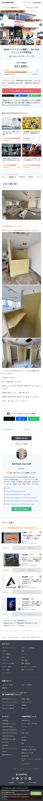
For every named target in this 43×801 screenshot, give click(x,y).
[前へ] (2, 24)
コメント (38, 177)
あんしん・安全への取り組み (29, 723)
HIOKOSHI (5, 745)
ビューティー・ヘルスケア (29, 666)
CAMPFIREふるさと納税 (8, 739)
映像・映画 (25, 660)
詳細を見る (6, 548)
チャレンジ (25, 654)
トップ (3, 637)
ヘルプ (23, 729)
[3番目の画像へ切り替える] (21, 42)
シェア (22, 95)
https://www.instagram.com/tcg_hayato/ (18, 494)
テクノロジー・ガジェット (9, 648)
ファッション (5, 660)
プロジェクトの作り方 (8, 705)
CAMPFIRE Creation (7, 726)
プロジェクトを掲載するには (10, 7)
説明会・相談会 (26, 699)
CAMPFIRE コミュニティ (9, 723)
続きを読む (35, 484)
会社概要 (11, 782)
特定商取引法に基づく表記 (29, 749)
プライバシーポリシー (28, 746)
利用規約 (24, 740)
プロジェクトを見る (21, 444)
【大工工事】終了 (10, 183)
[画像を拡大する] (19, 542)
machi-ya (4, 751)
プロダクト (5, 651)
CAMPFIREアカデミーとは (9, 699)
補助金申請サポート (7, 754)
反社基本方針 (25, 756)
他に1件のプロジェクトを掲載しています (23, 473)
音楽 (23, 651)
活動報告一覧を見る (21, 438)
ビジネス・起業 (29, 56)
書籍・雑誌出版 (26, 663)
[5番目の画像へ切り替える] (38, 42)
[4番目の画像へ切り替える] (30, 42)
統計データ (25, 708)
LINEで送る (36, 95)
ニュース (24, 726)
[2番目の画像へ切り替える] (13, 42)
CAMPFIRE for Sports (8, 736)
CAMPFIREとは (26, 720)
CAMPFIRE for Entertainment (10, 733)
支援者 (21, 177)
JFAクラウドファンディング (9, 748)
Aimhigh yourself (16, 56)
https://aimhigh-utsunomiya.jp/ (15, 491)
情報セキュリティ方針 (28, 753)
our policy (4, 799)
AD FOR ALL (5, 742)
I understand (36, 793)
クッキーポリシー (26, 764)
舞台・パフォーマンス (28, 669)
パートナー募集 (32, 782)
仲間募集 (30, 177)
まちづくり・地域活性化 (28, 648)
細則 (23, 743)
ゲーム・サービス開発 (8, 663)
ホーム (3, 177)
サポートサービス (26, 702)
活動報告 (12, 177)
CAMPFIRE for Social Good (9, 729)
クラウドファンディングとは (10, 702)
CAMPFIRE (5, 720)
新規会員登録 (37, 2)
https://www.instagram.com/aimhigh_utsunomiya (21, 498)
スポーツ (24, 657)
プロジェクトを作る (7, 685)
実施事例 (24, 705)
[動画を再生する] (21, 25)
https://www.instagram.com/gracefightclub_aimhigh (22, 501)
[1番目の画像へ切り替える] (4, 42)
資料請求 (4, 688)
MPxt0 (8, 488)
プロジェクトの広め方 (8, 708)
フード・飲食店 (6, 654)
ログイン (29, 2)
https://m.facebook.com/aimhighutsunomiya (20, 504)
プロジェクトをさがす (13, 637)
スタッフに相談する (27, 685)
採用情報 (21, 782)
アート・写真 (5, 669)
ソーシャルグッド (7, 673)
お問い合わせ (25, 733)
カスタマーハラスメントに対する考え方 (31, 760)
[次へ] (40, 24)
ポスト (9, 95)
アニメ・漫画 (5, 657)
